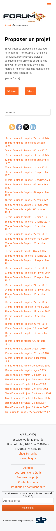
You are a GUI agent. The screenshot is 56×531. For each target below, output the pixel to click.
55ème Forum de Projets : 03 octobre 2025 (25, 144)
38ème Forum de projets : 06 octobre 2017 (25, 211)
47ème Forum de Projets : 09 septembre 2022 (27, 194)
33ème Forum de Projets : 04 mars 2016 (27, 238)
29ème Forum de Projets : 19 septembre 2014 (27, 262)
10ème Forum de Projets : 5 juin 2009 (25, 370)
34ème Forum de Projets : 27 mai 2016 (26, 234)
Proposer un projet (28, 477)
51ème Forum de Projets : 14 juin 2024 (26, 167)
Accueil (8, 25)
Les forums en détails (28, 472)
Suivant (30, 91)
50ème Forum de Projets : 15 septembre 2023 (27, 173)
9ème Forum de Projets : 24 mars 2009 (26, 375)
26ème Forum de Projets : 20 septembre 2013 (27, 279)
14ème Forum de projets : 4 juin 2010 (25, 348)
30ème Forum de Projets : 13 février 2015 (27, 255)
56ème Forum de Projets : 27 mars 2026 (27, 138)
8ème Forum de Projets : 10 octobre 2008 (27, 379)
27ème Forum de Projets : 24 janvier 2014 (27, 272)
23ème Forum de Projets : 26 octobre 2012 (25, 296)
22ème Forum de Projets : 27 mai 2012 (26, 302)
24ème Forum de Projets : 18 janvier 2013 (27, 289)
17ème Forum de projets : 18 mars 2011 (27, 328)
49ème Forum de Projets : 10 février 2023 (27, 180)
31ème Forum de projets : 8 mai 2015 (25, 251)
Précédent (11, 91)
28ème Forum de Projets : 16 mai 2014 (26, 268)
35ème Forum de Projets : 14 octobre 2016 (25, 228)
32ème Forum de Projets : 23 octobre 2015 (25, 245)
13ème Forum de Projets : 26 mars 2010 (27, 353)
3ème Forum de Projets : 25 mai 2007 (25, 402)
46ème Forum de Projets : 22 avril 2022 (26, 200)
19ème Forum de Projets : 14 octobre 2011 (25, 317)
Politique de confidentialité (28, 487)
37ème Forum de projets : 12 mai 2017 (26, 217)
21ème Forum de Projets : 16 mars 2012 (27, 306)
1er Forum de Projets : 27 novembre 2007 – (27, 413)
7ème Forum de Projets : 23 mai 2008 (25, 384)
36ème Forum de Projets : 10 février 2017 (27, 221)
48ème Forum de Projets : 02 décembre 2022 (26, 186)
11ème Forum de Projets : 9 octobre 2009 (27, 365)
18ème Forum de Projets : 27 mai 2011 (26, 323)
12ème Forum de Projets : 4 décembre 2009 (25, 359)
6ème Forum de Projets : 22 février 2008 (27, 388)
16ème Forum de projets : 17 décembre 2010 (26, 334)
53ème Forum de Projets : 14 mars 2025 (27, 155)
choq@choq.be (28, 453)
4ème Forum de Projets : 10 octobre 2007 (27, 398)
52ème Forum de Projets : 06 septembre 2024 (27, 161)
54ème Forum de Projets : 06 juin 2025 (26, 150)
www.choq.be (28, 458)
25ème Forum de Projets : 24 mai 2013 (26, 285)
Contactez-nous (28, 482)
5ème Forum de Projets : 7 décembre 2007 (28, 393)
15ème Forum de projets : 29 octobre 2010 (25, 342)
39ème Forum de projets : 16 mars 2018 (27, 204)
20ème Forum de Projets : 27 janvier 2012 (27, 311)
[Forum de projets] (24, 17)
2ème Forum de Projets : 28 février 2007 (27, 407)
